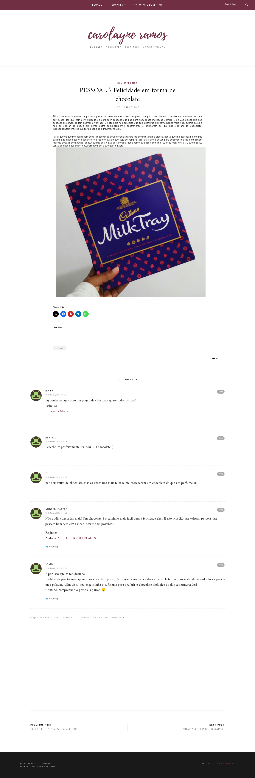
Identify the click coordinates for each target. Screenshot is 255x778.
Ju (46, 473)
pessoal (60, 348)
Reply (220, 391)
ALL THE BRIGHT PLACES (76, 538)
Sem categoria (127, 83)
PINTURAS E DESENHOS (148, 5)
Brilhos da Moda (56, 411)
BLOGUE (97, 5)
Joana (49, 564)
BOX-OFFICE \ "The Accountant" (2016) (55, 729)
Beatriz (50, 437)
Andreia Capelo (56, 509)
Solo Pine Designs (223, 763)
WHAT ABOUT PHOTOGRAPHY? (203, 729)
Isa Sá (49, 391)
